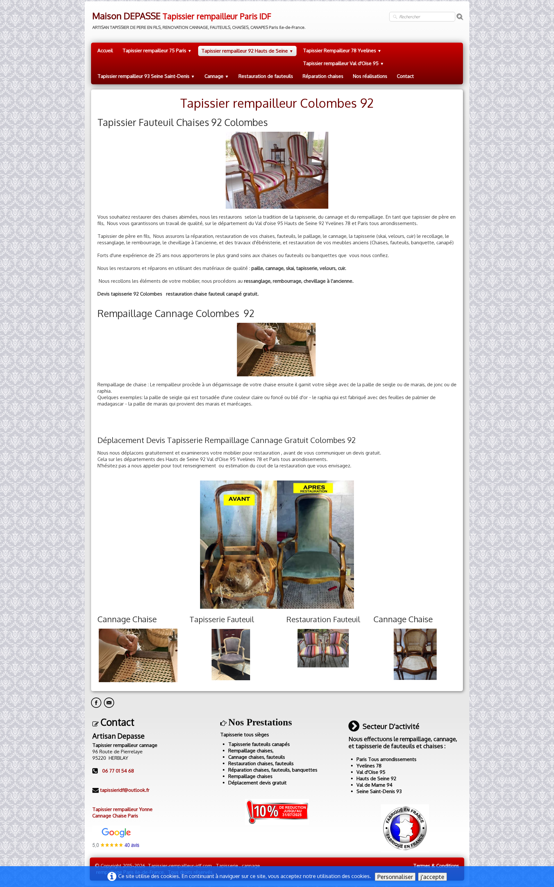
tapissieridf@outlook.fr (124, 790)
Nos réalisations (370, 76)
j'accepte (432, 876)
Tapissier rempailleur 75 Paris (157, 50)
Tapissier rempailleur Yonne (122, 809)
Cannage (217, 76)
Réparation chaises (323, 76)
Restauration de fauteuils (266, 76)
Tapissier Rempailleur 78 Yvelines (342, 50)
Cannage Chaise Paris (115, 816)
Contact (405, 76)
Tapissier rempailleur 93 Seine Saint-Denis (146, 76)
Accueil (105, 50)
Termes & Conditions (436, 866)
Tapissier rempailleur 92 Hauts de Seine (247, 51)
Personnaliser (395, 876)
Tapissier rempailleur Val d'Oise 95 (343, 63)
